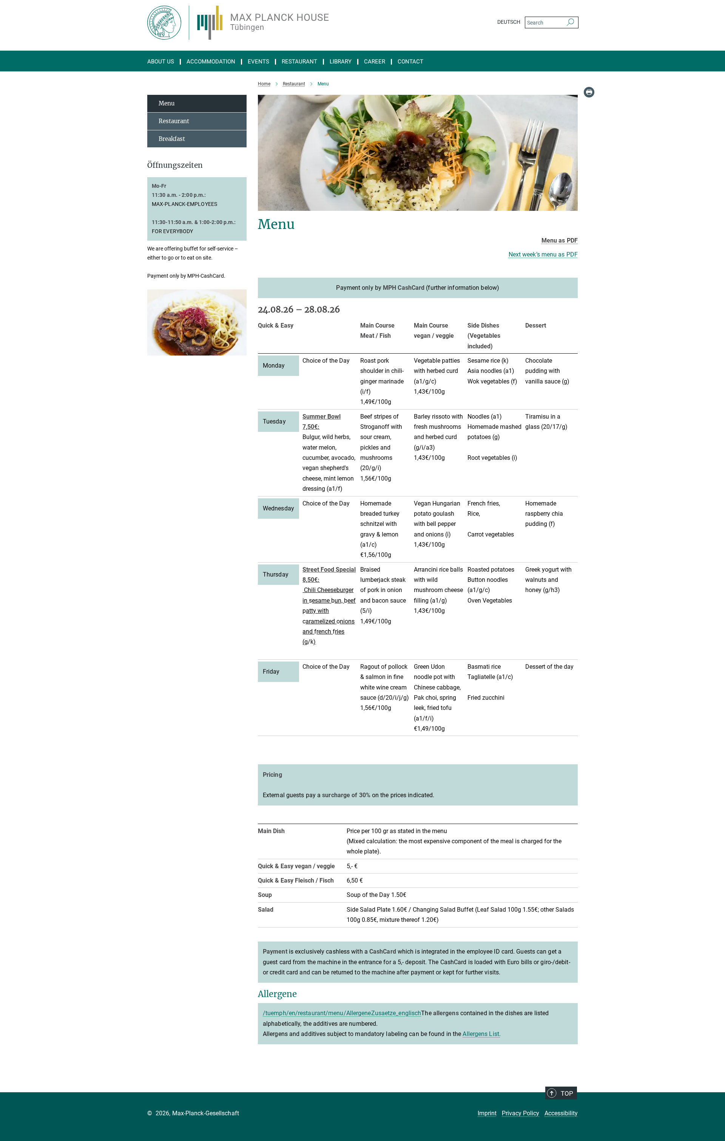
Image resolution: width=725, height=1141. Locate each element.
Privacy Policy (520, 1113)
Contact (410, 62)
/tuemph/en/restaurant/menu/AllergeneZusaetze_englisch (342, 1013)
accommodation (211, 62)
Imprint (487, 1113)
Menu (166, 103)
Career (374, 62)
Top (567, 1093)
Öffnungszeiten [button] (175, 165)
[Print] (589, 92)
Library (341, 62)
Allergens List (481, 1033)
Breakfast (172, 138)
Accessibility (561, 1113)
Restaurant (299, 62)
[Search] (570, 22)
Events (258, 62)
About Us (160, 62)
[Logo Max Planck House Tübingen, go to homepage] (288, 23)
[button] (240, 350)
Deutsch (508, 22)
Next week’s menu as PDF (543, 254)
